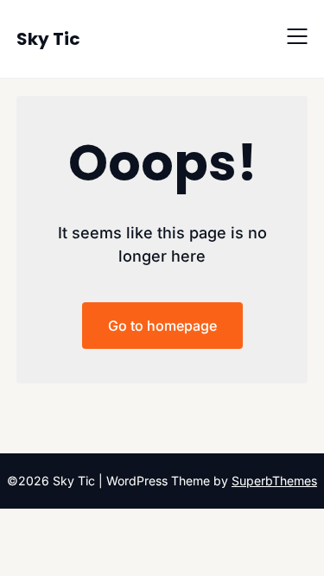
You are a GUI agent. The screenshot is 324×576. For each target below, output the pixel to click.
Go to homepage (162, 325)
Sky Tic (48, 39)
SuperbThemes (274, 480)
